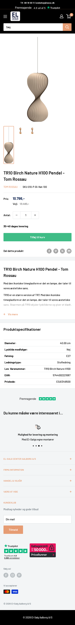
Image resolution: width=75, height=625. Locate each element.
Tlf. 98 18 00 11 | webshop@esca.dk (37, 2)
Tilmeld (13, 529)
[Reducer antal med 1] (16, 215)
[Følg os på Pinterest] (19, 575)
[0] (68, 16)
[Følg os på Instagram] (12, 575)
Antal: (7, 215)
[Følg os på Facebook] (5, 575)
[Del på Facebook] (49, 250)
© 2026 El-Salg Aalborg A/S (37, 617)
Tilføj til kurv (37, 237)
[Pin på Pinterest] (55, 250)
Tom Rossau (10, 186)
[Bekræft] (67, 27)
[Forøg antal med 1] (35, 215)
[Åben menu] (5, 16)
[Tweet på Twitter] (62, 250)
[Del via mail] (69, 250)
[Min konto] (61, 16)
